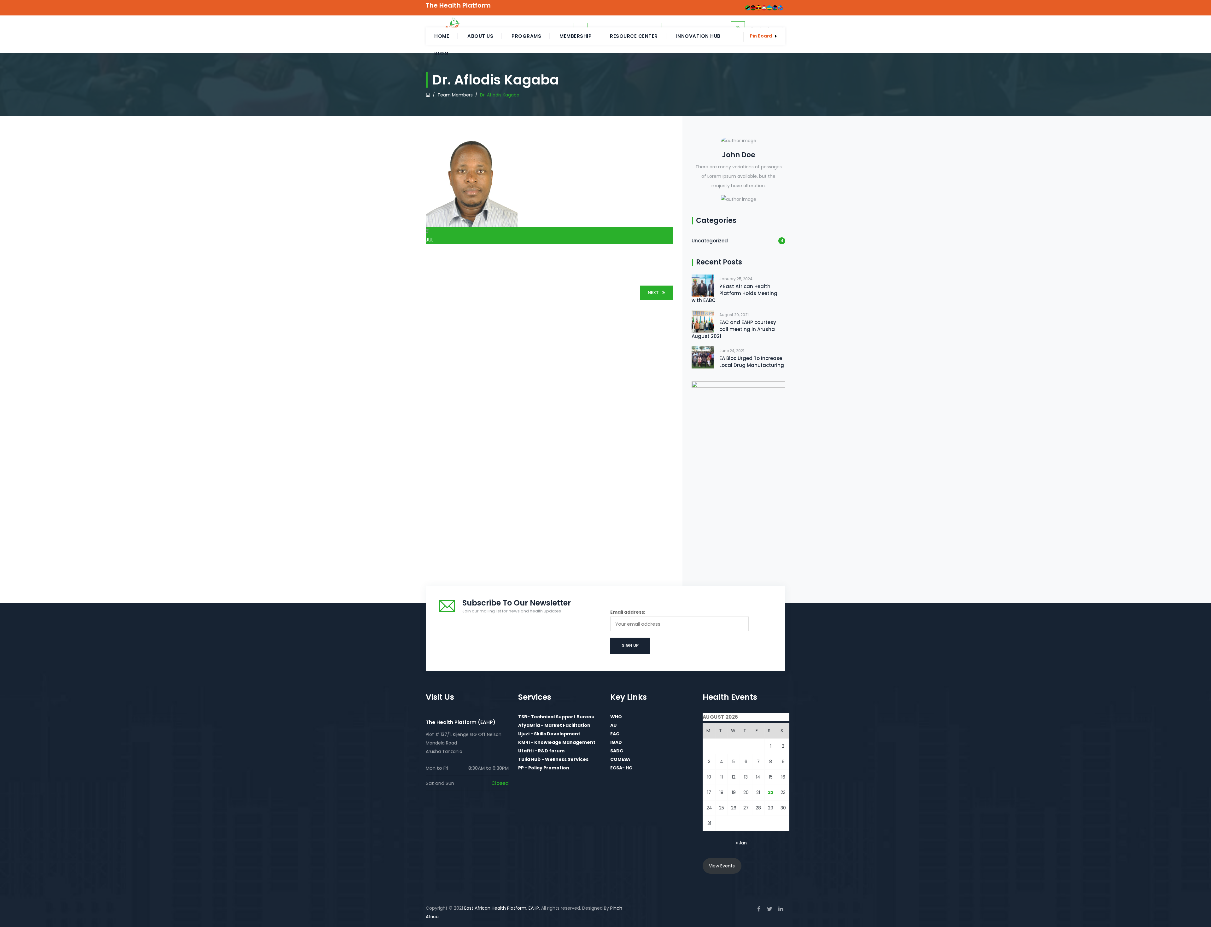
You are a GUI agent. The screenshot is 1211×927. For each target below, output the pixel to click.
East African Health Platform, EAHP (501, 908)
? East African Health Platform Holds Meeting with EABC (734, 293)
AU (613, 725)
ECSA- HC (621, 768)
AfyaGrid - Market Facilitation (554, 725)
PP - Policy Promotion (543, 768)
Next (653, 292)
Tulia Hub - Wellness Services (553, 759)
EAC (614, 734)
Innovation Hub (698, 36)
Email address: (627, 612)
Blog (441, 53)
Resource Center (634, 36)
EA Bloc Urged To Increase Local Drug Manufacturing (751, 361)
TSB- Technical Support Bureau (556, 717)
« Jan (741, 843)
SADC (616, 751)
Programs (526, 36)
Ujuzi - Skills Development (549, 734)
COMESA (620, 759)
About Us (480, 36)
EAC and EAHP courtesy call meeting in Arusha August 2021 (734, 329)
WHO (616, 717)
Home (441, 36)
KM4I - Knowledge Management (556, 742)
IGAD (616, 742)
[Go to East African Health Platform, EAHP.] (428, 95)
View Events (722, 866)
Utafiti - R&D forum (541, 751)
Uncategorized (710, 240)
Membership (575, 36)
